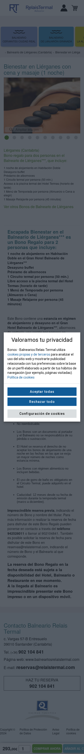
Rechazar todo (42, 402)
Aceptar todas (42, 392)
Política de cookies (21, 377)
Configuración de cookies (42, 414)
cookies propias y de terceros (28, 354)
